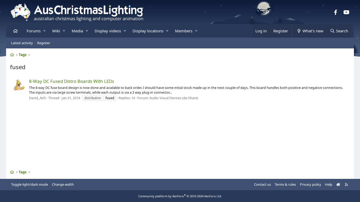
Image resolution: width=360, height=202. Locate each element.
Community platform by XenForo (180, 196)
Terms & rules (285, 184)
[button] (44, 31)
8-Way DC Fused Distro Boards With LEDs (71, 81)
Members (183, 30)
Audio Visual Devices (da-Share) (173, 97)
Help (328, 184)
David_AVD (37, 97)
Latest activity (22, 43)
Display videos (108, 30)
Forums (34, 30)
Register (43, 43)
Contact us (262, 184)
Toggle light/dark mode (29, 184)
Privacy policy (310, 184)
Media (77, 30)
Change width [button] (63, 184)
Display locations (148, 30)
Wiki (56, 30)
